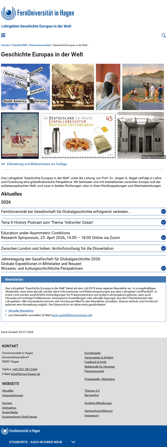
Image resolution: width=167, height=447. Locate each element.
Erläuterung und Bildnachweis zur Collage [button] (37, 164)
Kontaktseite (93, 353)
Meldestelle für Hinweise (100, 366)
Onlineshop (9, 407)
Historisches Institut (40, 45)
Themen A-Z (92, 390)
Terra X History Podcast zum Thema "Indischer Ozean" (47, 222)
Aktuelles (7, 390)
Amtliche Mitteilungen (98, 403)
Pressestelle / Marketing (100, 379)
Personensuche (94, 371)
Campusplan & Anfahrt (99, 357)
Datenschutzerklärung (99, 410)
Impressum (92, 415)
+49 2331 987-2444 (24, 369)
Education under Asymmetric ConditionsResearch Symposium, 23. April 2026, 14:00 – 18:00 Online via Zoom (60, 235)
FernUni (5, 45)
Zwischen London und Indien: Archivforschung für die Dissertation (57, 248)
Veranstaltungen (12, 395)
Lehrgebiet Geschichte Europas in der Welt (36, 26)
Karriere (7, 403)
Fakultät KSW (19, 45)
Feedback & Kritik (95, 362)
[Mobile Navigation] (3, 35)
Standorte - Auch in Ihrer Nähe (36, 442)
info (13, 374)
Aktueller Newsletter (21, 310)
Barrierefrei (92, 395)
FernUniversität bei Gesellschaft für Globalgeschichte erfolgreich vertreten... (66, 211)
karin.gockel (59, 315)
